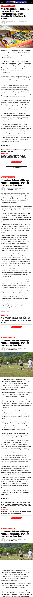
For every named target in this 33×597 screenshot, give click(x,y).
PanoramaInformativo (12, 22)
